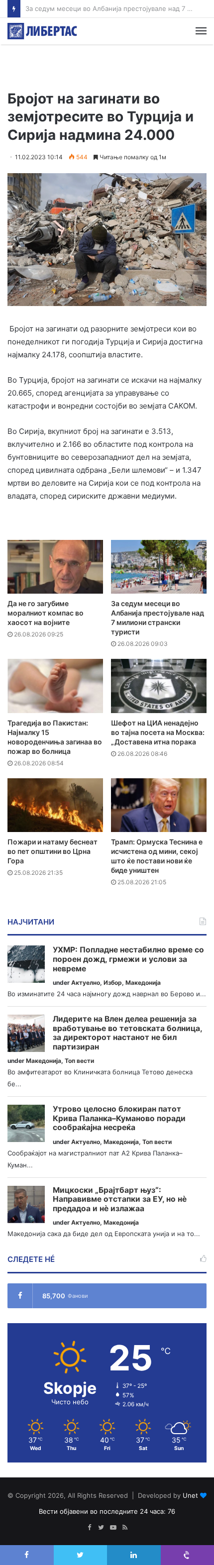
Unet (190, 1495)
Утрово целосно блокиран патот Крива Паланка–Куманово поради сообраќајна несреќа (119, 1118)
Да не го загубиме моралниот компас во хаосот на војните (45, 612)
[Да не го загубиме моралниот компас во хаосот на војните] (55, 567)
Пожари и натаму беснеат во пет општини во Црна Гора (52, 851)
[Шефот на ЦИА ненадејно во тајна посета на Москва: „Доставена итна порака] (159, 686)
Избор (113, 982)
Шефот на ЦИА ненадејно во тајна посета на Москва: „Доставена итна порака (158, 732)
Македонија (143, 982)
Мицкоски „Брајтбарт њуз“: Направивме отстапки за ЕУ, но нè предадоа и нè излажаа (120, 1199)
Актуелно (85, 982)
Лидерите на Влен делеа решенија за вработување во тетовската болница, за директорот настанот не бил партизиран (127, 1033)
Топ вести (79, 1060)
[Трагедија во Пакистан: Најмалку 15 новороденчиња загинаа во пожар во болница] (55, 686)
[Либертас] (42, 31)
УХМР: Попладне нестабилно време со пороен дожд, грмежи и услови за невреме (128, 959)
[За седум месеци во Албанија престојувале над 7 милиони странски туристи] (159, 567)
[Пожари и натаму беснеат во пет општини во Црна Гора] (55, 805)
